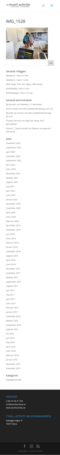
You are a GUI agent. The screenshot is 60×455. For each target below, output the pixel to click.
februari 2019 (12, 242)
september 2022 (13, 160)
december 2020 (13, 203)
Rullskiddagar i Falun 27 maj (19, 93)
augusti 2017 (12, 286)
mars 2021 (11, 195)
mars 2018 (11, 264)
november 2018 (13, 251)
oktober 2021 (12, 178)
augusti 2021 (12, 182)
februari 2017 (12, 307)
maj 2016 (10, 342)
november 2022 (13, 156)
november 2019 (13, 229)
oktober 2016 (12, 320)
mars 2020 (11, 216)
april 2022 (10, 164)
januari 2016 (12, 359)
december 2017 (13, 268)
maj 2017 (10, 294)
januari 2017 (12, 312)
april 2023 (10, 152)
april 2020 (10, 212)
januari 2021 (12, 199)
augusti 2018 (12, 255)
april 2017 (10, 299)
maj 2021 (10, 186)
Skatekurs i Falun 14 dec (17, 80)
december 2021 (13, 173)
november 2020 (13, 208)
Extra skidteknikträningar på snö (37, 108)
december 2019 (13, 225)
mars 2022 (11, 169)
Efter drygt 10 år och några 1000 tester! (24, 84)
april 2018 (10, 260)
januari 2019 (12, 247)
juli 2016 (10, 333)
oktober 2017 (12, 277)
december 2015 (13, 364)
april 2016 (10, 346)
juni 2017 (10, 290)
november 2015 (13, 368)
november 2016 (13, 316)
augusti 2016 (12, 329)
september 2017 (13, 281)
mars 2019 (11, 238)
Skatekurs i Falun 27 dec (17, 75)
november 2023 (13, 143)
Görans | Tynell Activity (17, 128)
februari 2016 (12, 355)
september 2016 (13, 325)
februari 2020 (12, 221)
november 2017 (13, 273)
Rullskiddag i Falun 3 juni (18, 88)
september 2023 (13, 147)
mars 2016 (11, 351)
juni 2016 (10, 338)
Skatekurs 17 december (31, 104)
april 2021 (10, 190)
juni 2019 (10, 234)
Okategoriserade (13, 379)
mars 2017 (11, 303)
